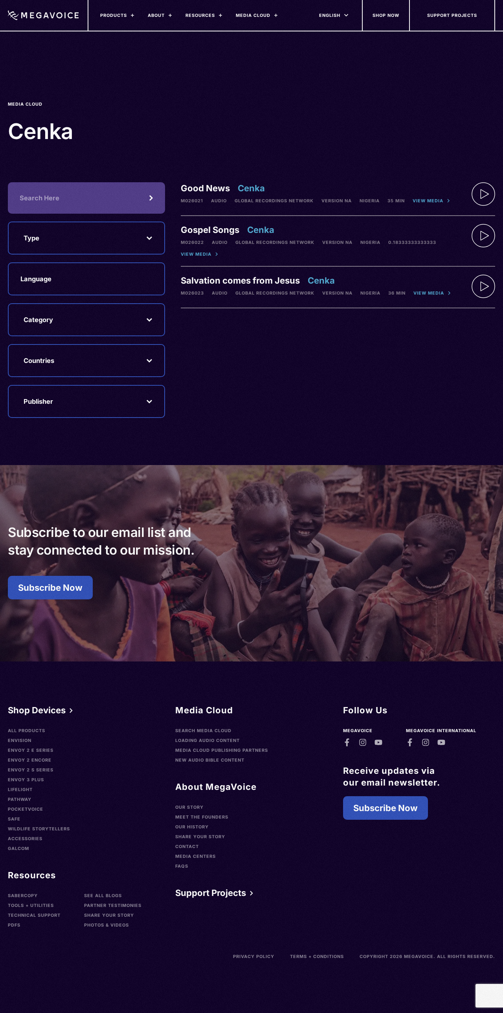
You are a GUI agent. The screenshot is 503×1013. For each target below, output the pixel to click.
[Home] (43, 15)
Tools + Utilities (31, 905)
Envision (19, 740)
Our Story (189, 807)
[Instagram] (363, 742)
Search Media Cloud (203, 730)
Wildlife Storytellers (39, 829)
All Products (26, 730)
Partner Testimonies (112, 905)
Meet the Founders (201, 817)
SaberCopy (23, 895)
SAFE (14, 819)
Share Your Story (109, 915)
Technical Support (34, 915)
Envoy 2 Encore (29, 760)
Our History (192, 827)
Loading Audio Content (207, 740)
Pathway (19, 799)
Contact (187, 846)
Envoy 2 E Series (30, 750)
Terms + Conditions (317, 956)
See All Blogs (103, 895)
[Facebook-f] (347, 742)
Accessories (25, 838)
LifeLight (20, 789)
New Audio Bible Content (209, 760)
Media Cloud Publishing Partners (221, 750)
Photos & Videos (106, 925)
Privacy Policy (253, 956)
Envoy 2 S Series (30, 770)
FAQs (181, 866)
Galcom (18, 848)
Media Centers (195, 856)
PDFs (14, 925)
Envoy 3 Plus (26, 779)
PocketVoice (25, 809)
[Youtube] (378, 742)
